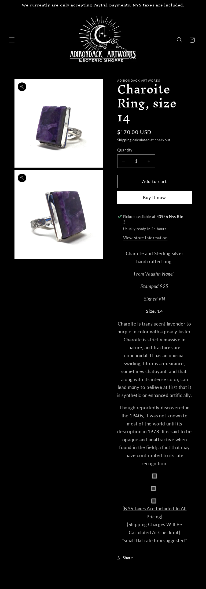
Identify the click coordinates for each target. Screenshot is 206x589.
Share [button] (128, 557)
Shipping (124, 140)
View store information (145, 237)
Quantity (125, 150)
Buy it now (154, 197)
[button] (12, 40)
